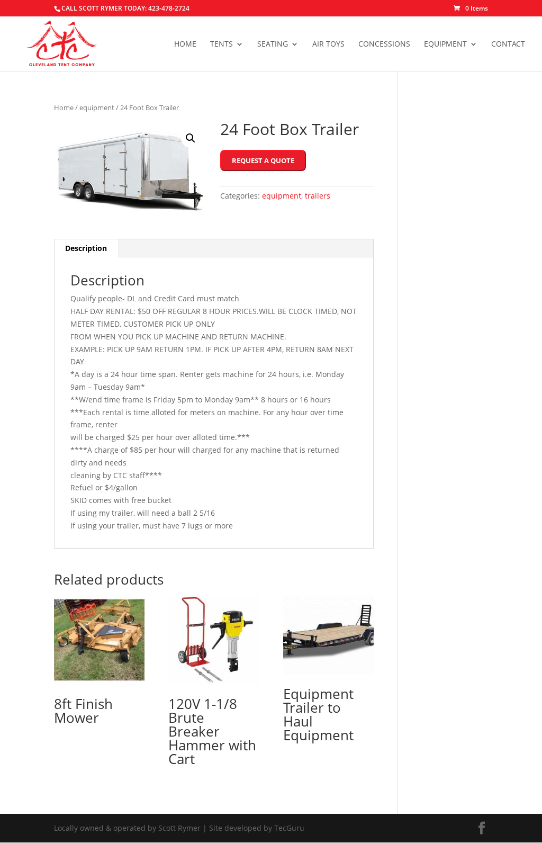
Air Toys (328, 44)
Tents (221, 44)
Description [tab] (86, 248)
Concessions (384, 44)
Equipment (445, 44)
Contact (508, 44)
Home (185, 44)
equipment (96, 107)
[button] (190, 138)
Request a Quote (263, 160)
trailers (317, 196)
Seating (272, 44)
